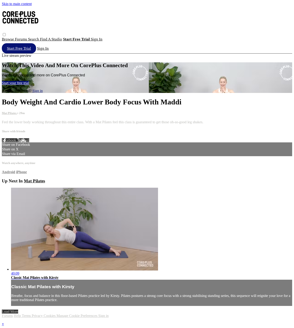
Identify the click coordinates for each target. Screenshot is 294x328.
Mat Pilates (9, 113)
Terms (27, 316)
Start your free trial (15, 83)
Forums (21, 39)
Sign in (96, 39)
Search (34, 39)
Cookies (50, 316)
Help (18, 316)
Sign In (43, 48)
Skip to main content (17, 4)
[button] (4, 34)
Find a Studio (51, 39)
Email (25, 140)
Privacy (38, 316)
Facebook (9, 140)
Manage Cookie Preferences (77, 316)
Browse (8, 39)
